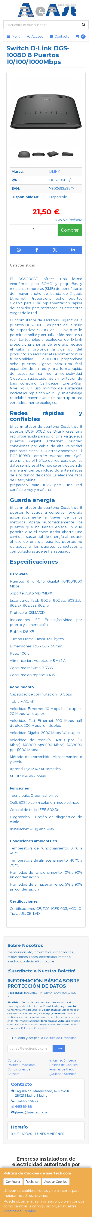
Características (22, 265)
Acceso (37, 36)
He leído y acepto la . (44, 1038)
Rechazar (32, 1181)
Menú (15, 36)
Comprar (70, 230)
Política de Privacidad (34, 1028)
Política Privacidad (21, 1065)
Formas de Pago (61, 1069)
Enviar (59, 1048)
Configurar (13, 1181)
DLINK (54, 172)
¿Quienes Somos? (62, 1074)
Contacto (62, 36)
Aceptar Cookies (55, 1181)
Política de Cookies (19, 1211)
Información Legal (63, 1060)
